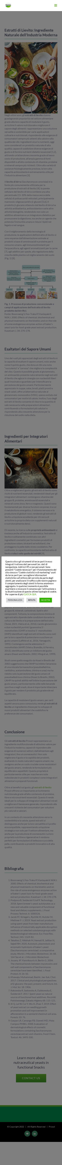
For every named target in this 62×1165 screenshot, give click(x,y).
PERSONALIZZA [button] (15, 600)
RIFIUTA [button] (31, 600)
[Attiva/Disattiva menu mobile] (55, 5)
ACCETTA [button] (45, 600)
